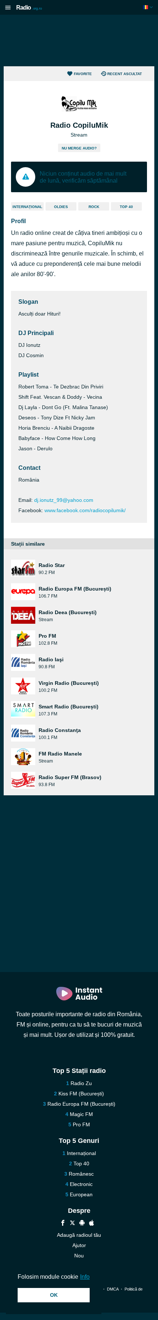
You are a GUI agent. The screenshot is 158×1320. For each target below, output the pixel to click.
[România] (148, 7)
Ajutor (79, 1245)
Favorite (83, 74)
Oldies (61, 207)
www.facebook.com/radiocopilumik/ (85, 510)
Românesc (81, 1174)
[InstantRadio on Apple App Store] (91, 1224)
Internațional (27, 207)
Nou (79, 1256)
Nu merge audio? (79, 148)
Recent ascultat (124, 74)
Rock (94, 207)
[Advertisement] (79, 40)
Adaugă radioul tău (79, 1235)
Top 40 (126, 207)
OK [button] (54, 1295)
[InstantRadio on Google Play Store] (82, 1224)
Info (85, 1277)
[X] (72, 1224)
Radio (29, 7)
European (81, 1194)
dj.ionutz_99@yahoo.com (63, 500)
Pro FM (81, 1124)
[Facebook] (63, 1224)
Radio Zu (81, 1083)
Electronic (81, 1184)
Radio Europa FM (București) (81, 1104)
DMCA (112, 1289)
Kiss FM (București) (81, 1094)
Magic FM (81, 1114)
